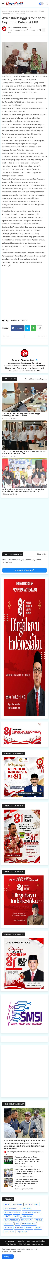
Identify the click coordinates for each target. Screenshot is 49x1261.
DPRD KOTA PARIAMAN (12, 1212)
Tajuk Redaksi (22, 1232)
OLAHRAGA (8, 1224)
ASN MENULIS (17, 1204)
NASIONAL (38, 1220)
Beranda (5, 11)
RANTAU (29, 1228)
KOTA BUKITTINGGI (17, 11)
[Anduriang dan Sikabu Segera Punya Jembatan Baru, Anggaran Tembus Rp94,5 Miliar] (8, 1172)
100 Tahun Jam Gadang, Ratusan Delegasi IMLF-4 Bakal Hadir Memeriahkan (24, 453)
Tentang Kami (9, 1241)
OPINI (17, 1224)
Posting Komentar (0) (24, 570)
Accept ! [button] (7, 1256)
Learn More (16, 1251)
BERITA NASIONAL (11, 1208)
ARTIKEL (7, 1204)
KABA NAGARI (27, 1216)
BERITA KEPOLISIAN (31, 1204)
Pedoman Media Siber (36, 1241)
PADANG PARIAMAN (28, 1224)
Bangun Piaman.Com (23, 360)
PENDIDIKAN (19, 1228)
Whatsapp (33, 328)
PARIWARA (8, 1228)
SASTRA (38, 1228)
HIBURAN (8, 1216)
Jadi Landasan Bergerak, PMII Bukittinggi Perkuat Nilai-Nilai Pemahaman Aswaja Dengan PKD (23, 490)
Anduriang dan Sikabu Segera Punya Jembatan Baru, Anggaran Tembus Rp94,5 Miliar (29, 1171)
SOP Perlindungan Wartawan (31, 1244)
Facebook (19, 328)
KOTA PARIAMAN (26, 1220)
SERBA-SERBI (9, 1232)
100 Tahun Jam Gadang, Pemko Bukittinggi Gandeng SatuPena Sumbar (21, 415)
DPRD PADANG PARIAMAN (31, 1212)
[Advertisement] (24, 293)
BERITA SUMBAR (25, 1208)
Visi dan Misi (11, 1244)
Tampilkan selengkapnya (36, 379)
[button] (46, 3)
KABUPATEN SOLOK (11, 1220)
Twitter (27, 328)
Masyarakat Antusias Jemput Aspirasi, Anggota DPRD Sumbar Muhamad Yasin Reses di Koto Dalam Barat (28, 1160)
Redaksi (21, 1241)
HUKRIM (16, 1216)
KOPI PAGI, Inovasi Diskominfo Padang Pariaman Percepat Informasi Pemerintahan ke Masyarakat (27, 1182)
